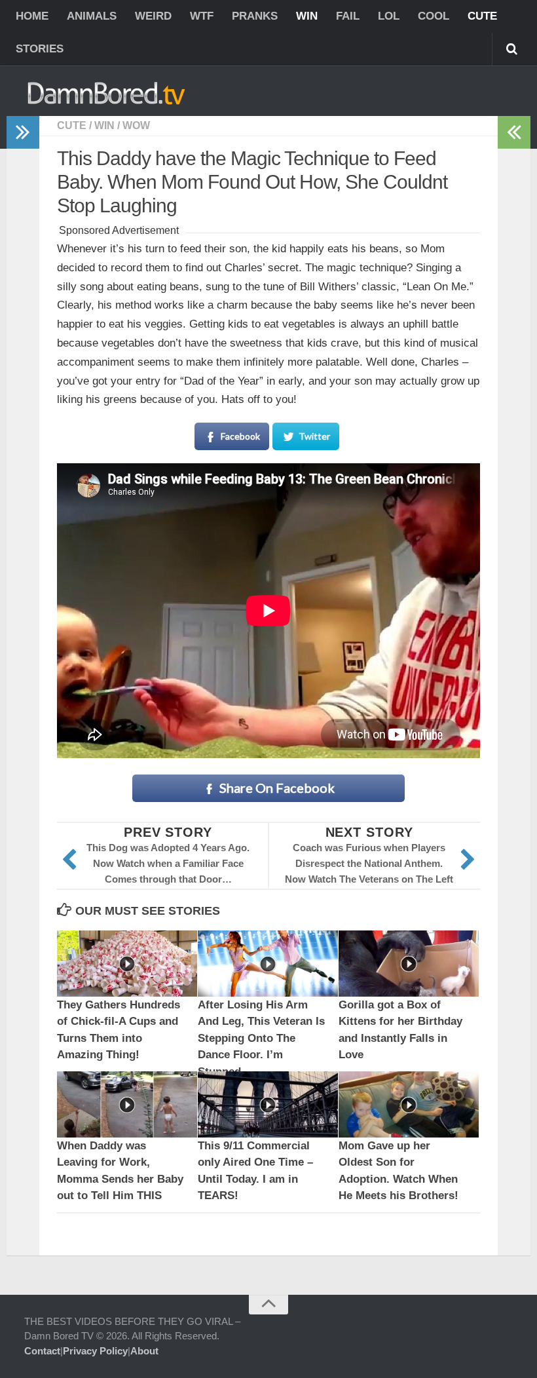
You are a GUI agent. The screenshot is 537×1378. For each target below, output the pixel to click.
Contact (42, 1350)
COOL (433, 16)
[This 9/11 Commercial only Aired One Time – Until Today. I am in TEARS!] (268, 1104)
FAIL (348, 16)
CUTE (482, 16)
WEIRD (153, 16)
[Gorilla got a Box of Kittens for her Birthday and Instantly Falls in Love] (409, 963)
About (144, 1350)
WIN (307, 16)
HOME (32, 16)
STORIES (40, 49)
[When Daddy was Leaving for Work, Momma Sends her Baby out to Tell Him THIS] (127, 1104)
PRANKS (255, 16)
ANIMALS (92, 16)
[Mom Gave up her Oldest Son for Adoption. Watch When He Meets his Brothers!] (409, 1104)
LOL (388, 16)
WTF (201, 16)
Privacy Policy (95, 1350)
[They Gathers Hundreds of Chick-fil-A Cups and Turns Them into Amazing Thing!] (127, 963)
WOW (136, 125)
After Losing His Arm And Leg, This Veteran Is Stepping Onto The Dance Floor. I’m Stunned (261, 1038)
